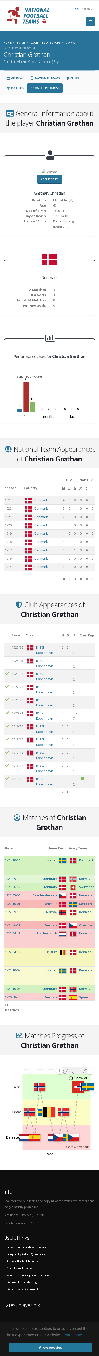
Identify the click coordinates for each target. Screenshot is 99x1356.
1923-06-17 (12, 887)
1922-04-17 (12, 933)
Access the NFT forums (22, 1261)
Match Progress (47, 88)
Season (11, 488)
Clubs (74, 78)
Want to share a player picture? (28, 1275)
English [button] (85, 9)
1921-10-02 (12, 988)
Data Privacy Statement (22, 1289)
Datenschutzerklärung (22, 1282)
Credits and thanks (20, 1268)
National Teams (47, 78)
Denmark (41, 500)
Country (30, 488)
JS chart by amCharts (29, 376)
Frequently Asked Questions (26, 1254)
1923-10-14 (12, 860)
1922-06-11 (12, 925)
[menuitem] (75, 1070)
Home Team (57, 848)
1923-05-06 (12, 895)
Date (9, 848)
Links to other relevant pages (26, 1247)
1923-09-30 (12, 878)
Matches (17, 88)
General (16, 78)
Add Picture (49, 179)
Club (29, 635)
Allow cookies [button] (50, 1347)
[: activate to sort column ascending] (7, 635)
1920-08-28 (12, 997)
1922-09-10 (12, 912)
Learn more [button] (72, 1335)
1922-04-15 (12, 952)
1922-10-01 (12, 904)
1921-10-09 (12, 970)
